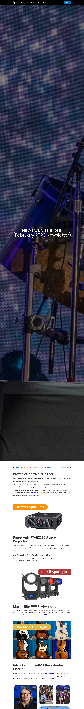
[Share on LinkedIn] (70, 467)
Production (22, 2)
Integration (38, 2)
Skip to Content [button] (6, 2)
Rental (28, 2)
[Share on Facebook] (65, 467)
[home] (15, 2)
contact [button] (67, 2)
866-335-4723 (57, 2)
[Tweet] (68, 467)
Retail (32, 2)
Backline (45, 2)
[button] (51, 2)
